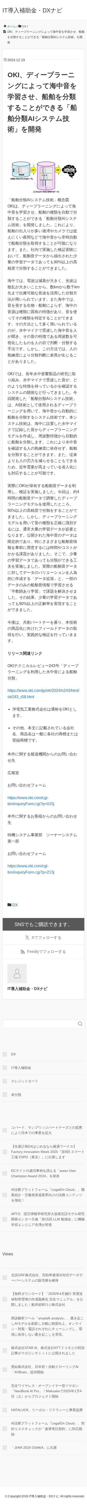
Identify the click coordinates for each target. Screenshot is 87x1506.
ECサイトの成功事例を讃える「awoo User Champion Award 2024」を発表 (43, 1173)
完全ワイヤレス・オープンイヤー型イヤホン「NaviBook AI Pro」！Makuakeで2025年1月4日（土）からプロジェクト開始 (46, 1391)
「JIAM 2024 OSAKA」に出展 (34, 1447)
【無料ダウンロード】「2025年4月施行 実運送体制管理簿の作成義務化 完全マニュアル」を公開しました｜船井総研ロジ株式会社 (47, 1299)
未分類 (16, 1095)
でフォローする (46, 937)
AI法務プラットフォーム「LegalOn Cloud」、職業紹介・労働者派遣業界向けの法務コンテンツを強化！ (48, 1195)
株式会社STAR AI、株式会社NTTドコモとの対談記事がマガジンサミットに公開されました (48, 1350)
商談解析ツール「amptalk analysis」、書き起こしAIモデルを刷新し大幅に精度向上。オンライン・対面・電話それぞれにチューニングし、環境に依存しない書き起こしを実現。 (47, 1326)
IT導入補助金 (21, 1068)
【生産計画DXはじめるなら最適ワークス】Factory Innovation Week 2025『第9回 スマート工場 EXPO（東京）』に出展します (48, 1151)
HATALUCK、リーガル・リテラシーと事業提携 (47, 1410)
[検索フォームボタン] (80, 1024)
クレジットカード (24, 1081)
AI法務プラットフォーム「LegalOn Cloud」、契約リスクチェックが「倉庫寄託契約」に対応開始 (48, 1428)
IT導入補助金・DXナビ (32, 10)
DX (15, 905)
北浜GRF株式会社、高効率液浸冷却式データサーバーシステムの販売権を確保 (47, 1277)
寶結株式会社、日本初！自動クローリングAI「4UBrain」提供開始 (45, 1369)
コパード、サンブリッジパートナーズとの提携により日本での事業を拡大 (46, 1130)
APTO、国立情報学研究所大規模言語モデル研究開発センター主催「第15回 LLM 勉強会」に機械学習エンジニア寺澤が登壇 (48, 1219)
